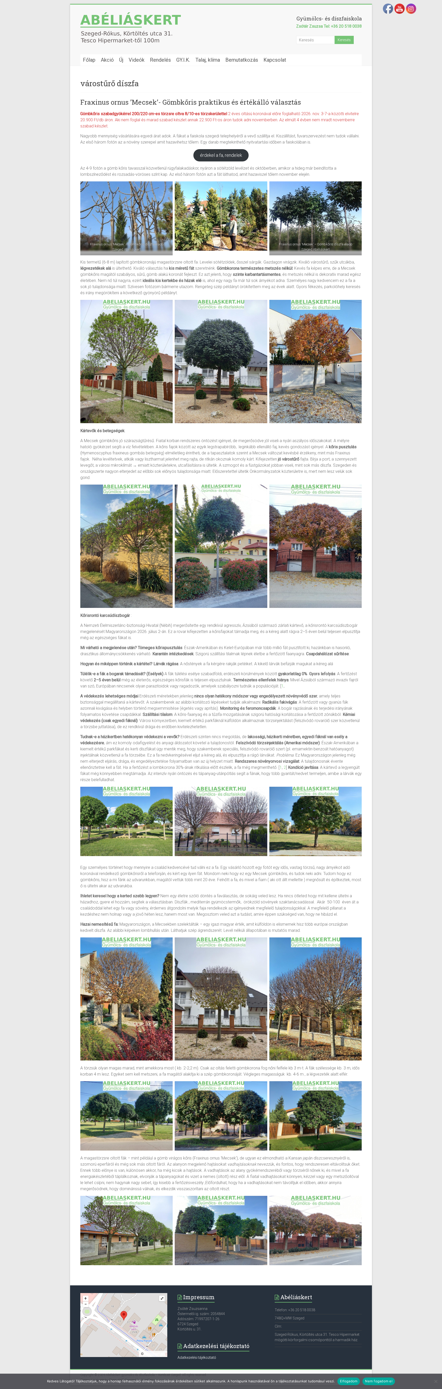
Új (121, 60)
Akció (107, 60)
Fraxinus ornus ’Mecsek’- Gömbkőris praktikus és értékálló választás (190, 102)
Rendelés (160, 60)
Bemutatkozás (241, 60)
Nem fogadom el (378, 1381)
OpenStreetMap (155, 1354)
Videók (137, 60)
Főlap (89, 60)
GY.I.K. (183, 60)
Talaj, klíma (207, 60)
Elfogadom (348, 1381)
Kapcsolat (274, 60)
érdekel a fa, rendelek (221, 155)
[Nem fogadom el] (435, 1381)
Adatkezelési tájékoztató (197, 1357)
